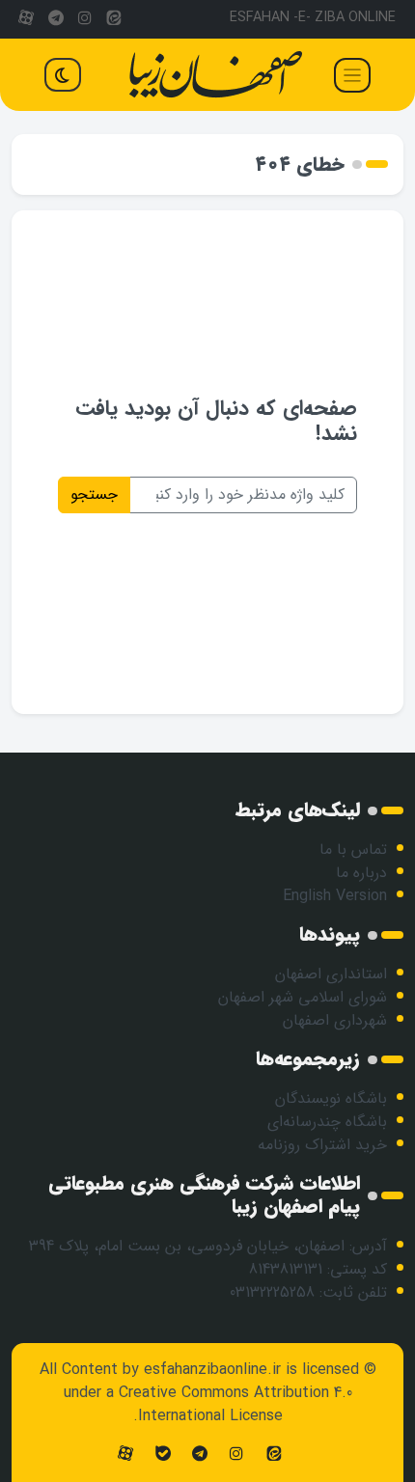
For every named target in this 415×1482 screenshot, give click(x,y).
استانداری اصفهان (331, 974)
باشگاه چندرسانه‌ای (327, 1122)
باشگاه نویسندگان (331, 1098)
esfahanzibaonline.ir (212, 1370)
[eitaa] (113, 19)
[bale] (162, 1454)
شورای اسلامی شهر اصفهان (302, 997)
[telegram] (55, 19)
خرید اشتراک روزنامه (322, 1145)
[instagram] (84, 19)
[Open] (352, 75)
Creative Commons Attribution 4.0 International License (235, 1404)
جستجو (94, 494)
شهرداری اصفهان (335, 1020)
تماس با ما (353, 849)
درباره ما (361, 873)
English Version (335, 896)
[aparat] (26, 19)
